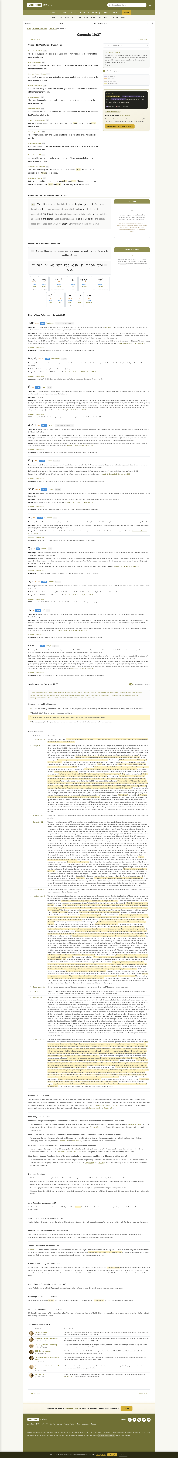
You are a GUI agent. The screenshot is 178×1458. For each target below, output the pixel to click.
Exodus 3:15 (113, 474)
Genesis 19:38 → (143, 39)
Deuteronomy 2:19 (39, 889)
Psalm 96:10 (76, 1141)
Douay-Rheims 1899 (34, 155)
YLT (73, 18)
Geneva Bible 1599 (34, 108)
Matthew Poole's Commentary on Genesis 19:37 (44, 695)
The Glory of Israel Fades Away (46, 1345)
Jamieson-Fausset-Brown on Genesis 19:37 (133, 692)
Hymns (115, 18)
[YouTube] (149, 1420)
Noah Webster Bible (34, 143)
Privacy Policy (69, 1424)
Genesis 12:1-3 (94, 1108)
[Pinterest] (144, 1420)
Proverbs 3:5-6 (98, 1105)
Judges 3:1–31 (38, 822)
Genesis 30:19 (131, 343)
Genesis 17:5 (89, 1162)
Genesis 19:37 (80, 372)
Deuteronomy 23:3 (39, 987)
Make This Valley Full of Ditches (46, 1338)
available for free (71, 1408)
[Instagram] (139, 1420)
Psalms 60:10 (88, 502)
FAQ (38, 1424)
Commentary (94, 12)
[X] (134, 1420)
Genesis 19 (53, 29)
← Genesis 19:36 (35, 39)
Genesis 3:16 (121, 343)
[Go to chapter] (152, 23)
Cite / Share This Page (114, 45)
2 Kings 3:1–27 (38, 746)
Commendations (83, 1424)
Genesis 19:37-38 (134, 1124)
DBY (106, 18)
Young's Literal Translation (36, 120)
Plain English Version (35, 178)
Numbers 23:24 (82, 630)
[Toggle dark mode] (149, 5)
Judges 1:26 (89, 445)
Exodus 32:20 (72, 630)
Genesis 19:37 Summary (56, 692)
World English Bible (34, 132)
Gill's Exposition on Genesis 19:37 (108, 692)
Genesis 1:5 (70, 445)
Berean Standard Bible (39, 29)
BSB (53, 18)
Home (29, 29)
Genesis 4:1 (108, 327)
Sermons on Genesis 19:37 (87, 698)
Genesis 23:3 (71, 410)
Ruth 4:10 (36, 991)
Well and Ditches (41, 1332)
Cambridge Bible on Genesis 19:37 (40, 698)
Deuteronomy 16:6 (124, 474)
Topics (74, 12)
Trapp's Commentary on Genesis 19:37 (72, 695)
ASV (79, 18)
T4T (99, 18)
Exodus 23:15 (93, 668)
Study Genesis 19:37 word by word (120, 126)
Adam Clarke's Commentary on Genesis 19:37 (125, 695)
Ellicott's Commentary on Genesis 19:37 (97, 695)
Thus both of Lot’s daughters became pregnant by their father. (51, 713)
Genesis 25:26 (95, 1127)
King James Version (34, 62)
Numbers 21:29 (38, 815)
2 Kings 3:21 (79, 502)
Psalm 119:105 (112, 1105)
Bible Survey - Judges (43, 1351)
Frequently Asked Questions (73, 692)
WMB (93, 18)
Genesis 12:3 (64, 1141)
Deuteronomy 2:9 (39, 739)
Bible (82, 12)
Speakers (62, 12)
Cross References (41, 692)
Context (32, 692)
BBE (86, 18)
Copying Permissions (54, 1424)
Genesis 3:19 (62, 630)
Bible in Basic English (35, 85)
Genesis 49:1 (79, 445)
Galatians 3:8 (108, 1108)
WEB (67, 18)
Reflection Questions (90, 692)
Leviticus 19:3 (137, 566)
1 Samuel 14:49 (91, 372)
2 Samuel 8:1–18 (38, 997)
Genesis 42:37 (128, 566)
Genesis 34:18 (81, 410)
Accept (112, 1455)
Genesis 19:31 (69, 372)
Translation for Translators (36, 166)
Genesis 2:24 (118, 566)
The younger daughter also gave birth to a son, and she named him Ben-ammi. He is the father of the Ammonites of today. (71, 722)
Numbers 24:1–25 (39, 1039)
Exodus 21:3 (37, 533)
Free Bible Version (34, 97)
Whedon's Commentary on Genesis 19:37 (65, 698)
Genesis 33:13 (84, 668)
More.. (116, 12)
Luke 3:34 (101, 1162)
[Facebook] (130, 1420)
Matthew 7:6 (39, 1374)
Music (123, 18)
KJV (60, 18)
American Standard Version (37, 74)
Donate (126, 12)
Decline (123, 1455)
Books (107, 12)
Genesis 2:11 (104, 474)
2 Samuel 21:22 (142, 343)
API (43, 1424)
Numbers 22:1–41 (39, 896)
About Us (30, 1424)
